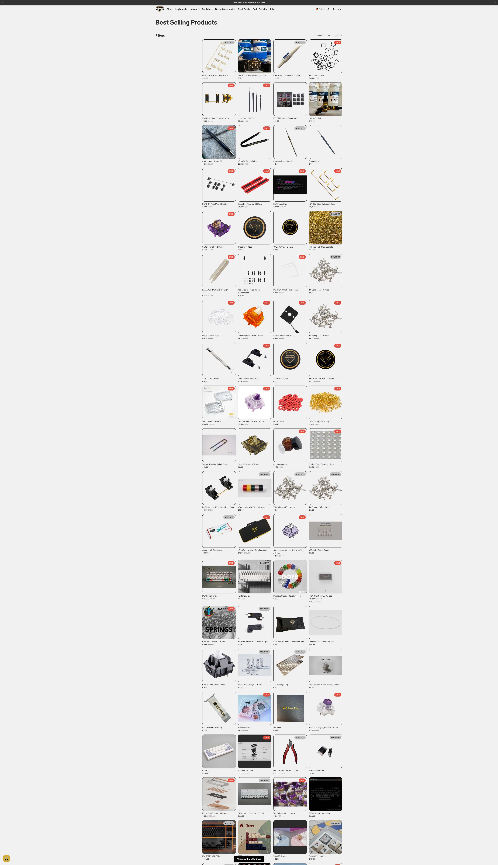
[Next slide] (232, 56)
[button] (329, 35)
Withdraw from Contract (249, 859)
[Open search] (328, 9)
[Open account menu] (334, 9)
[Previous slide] (206, 56)
